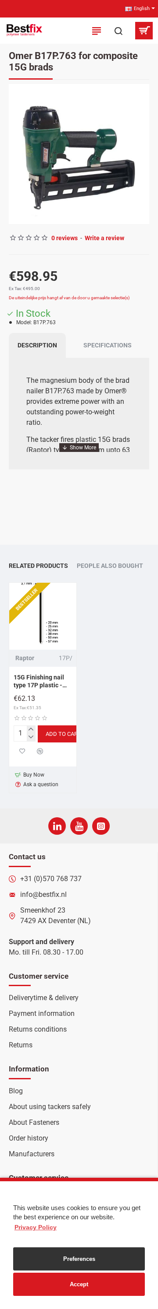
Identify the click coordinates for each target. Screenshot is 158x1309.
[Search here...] (118, 31)
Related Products (38, 565)
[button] (17, 154)
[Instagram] (101, 826)
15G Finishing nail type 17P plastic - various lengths (39, 682)
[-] (31, 737)
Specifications (107, 345)
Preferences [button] (79, 1259)
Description (37, 345)
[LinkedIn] (57, 826)
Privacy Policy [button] (35, 1227)
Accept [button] (79, 1284)
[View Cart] (143, 31)
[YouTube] (79, 826)
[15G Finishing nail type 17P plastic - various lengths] (42, 616)
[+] (31, 730)
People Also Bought (110, 565)
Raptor (24, 658)
